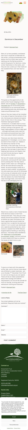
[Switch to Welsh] (20, 3)
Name (3, 325)
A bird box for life (6, 292)
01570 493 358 (5, 383)
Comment (4, 306)
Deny (14, 421)
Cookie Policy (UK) (7, 395)
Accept (14, 417)
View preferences (14, 424)
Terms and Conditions (8, 397)
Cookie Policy (10, 428)
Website (3, 335)
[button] (26, 399)
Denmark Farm (14, 47)
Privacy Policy (17, 428)
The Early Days (22, 292)
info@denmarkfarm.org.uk (9, 385)
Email (3, 330)
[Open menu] (25, 2)
